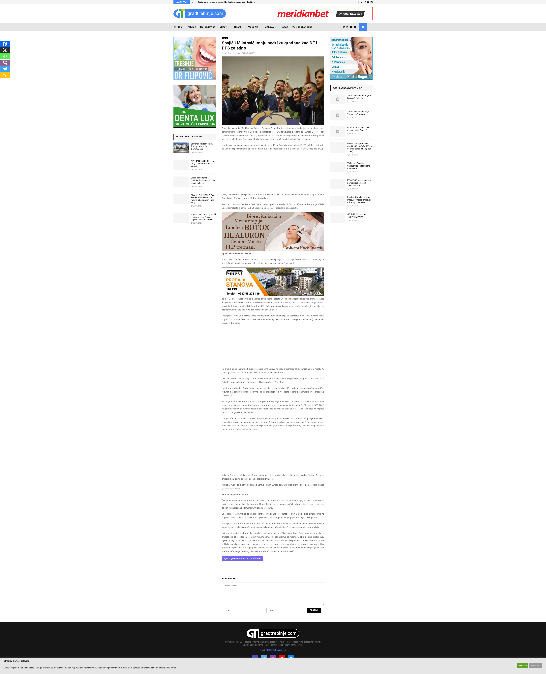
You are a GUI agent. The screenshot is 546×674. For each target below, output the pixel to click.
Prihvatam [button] (523, 665)
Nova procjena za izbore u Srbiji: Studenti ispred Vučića (202, 163)
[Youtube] (352, 27)
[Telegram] (5, 69)
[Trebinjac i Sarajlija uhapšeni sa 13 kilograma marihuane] (337, 167)
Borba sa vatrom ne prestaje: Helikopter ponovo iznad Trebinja (226, 2)
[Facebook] (341, 27)
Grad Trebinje (234, 53)
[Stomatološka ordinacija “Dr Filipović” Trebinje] (337, 99)
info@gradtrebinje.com (276, 650)
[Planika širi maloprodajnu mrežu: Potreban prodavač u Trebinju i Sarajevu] (337, 201)
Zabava (269, 26)
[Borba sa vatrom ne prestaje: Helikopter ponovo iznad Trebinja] (181, 182)
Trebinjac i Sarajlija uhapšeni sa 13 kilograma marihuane (358, 166)
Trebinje (191, 26)
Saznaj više (535, 665)
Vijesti (223, 26)
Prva (179, 26)
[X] (5, 50)
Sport (237, 26)
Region (225, 38)
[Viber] (5, 62)
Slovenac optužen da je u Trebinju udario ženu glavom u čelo (202, 146)
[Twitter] (345, 27)
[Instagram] (348, 27)
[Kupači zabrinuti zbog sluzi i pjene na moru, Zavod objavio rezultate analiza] (181, 218)
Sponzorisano (304, 26)
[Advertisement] (273, 173)
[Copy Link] (5, 75)
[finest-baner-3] (273, 295)
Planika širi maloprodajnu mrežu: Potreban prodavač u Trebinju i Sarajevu (359, 200)
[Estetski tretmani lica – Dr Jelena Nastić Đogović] (337, 131)
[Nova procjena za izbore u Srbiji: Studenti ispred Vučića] (181, 165)
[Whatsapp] (5, 56)
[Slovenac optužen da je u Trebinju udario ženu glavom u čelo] (181, 148)
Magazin (253, 26)
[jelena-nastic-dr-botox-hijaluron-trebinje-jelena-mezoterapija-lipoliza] (273, 250)
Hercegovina (207, 26)
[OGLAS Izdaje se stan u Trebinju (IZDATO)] (337, 218)
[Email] (355, 27)
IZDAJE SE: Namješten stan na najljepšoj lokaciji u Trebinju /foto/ (359, 182)
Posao (284, 26)
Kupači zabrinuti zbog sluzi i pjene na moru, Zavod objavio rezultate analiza (203, 217)
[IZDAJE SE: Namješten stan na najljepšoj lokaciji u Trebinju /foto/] (337, 184)
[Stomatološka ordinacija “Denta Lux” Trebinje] (337, 115)
